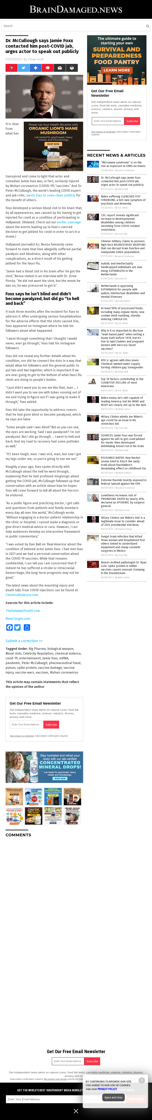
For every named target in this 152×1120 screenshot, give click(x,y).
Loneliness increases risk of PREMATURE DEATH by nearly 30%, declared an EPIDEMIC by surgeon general (122, 501)
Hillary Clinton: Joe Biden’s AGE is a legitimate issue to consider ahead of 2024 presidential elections (123, 521)
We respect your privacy (55, 1079)
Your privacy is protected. (22, 736)
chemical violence (68, 653)
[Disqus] (44, 889)
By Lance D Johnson (125, 170)
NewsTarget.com (18, 619)
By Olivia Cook (122, 510)
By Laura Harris (123, 301)
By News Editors (123, 473)
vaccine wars (24, 672)
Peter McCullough (34, 663)
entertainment (30, 658)
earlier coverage (69, 222)
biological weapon (60, 649)
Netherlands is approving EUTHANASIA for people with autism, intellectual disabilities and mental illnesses (123, 291)
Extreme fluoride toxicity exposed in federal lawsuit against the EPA (123, 482)
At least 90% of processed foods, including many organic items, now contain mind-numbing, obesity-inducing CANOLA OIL (122, 314)
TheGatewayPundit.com (23, 611)
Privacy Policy (107, 1089)
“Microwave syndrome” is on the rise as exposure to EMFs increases (123, 164)
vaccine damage (50, 668)
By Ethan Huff (121, 189)
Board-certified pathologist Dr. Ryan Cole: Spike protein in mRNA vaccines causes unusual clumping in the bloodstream (123, 568)
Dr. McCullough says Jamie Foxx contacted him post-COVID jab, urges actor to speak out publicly (122, 181)
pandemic (13, 663)
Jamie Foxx (50, 658)
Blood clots (14, 653)
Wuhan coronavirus (64, 672)
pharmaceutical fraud (65, 663)
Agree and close (113, 1097)
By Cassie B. (121, 278)
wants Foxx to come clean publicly (50, 195)
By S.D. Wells (121, 208)
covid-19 (12, 658)
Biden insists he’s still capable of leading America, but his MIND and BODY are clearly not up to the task (123, 401)
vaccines (42, 672)
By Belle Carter (123, 409)
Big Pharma (37, 649)
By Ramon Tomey (123, 529)
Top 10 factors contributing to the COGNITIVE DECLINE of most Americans (122, 382)
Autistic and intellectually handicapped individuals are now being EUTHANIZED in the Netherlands (121, 269)
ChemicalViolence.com (22, 595)
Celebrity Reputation (38, 653)
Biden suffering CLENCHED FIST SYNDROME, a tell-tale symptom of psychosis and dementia (123, 200)
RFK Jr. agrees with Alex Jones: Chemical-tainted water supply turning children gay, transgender (122, 364)
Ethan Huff (35, 59)
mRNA (63, 658)
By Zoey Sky (121, 234)
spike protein (27, 668)
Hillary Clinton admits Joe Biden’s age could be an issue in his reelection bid (122, 420)
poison (10, 668)
